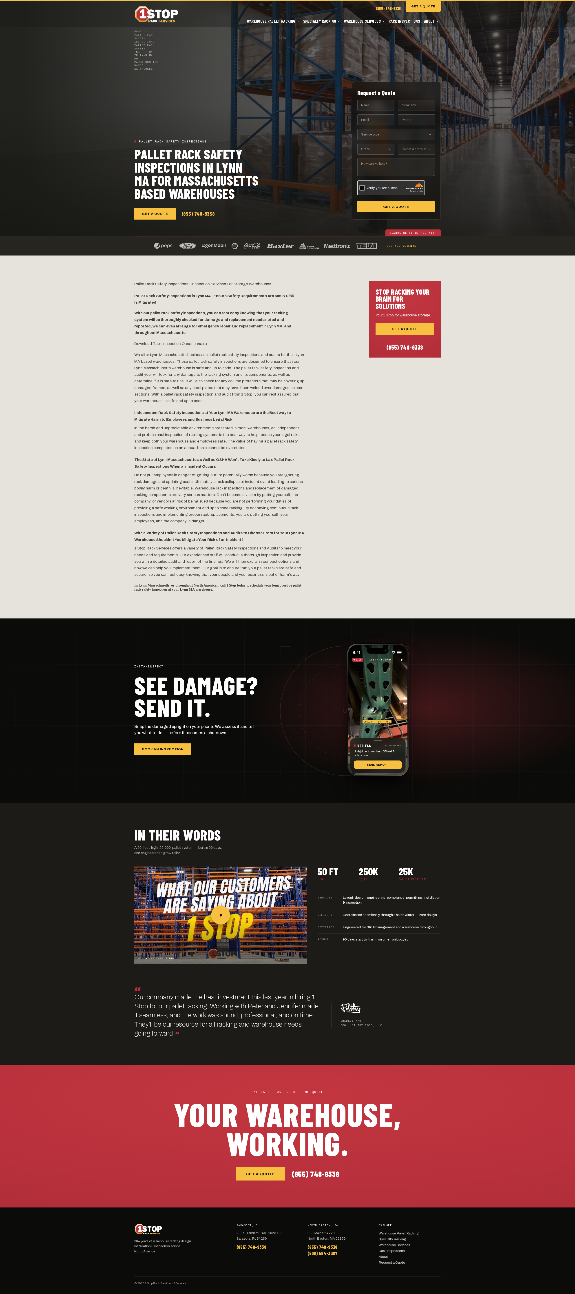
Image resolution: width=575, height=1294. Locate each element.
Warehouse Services (362, 21)
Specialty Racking (319, 21)
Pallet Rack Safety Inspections (144, 38)
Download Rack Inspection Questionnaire (170, 344)
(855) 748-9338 (388, 8)
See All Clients (401, 245)
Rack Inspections (404, 21)
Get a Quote (423, 6)
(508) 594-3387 (322, 1253)
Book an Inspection (163, 749)
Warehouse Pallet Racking (271, 21)
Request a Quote (392, 1262)
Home (138, 31)
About (429, 21)
